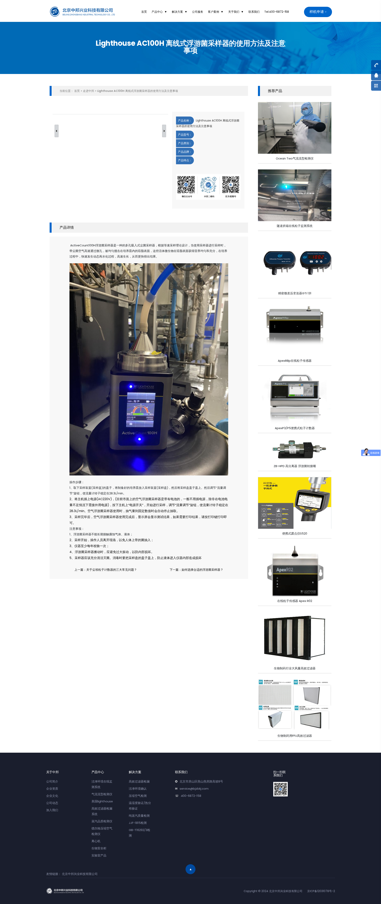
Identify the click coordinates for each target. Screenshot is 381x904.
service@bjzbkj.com (194, 788)
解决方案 (177, 12)
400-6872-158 (191, 796)
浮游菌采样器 (104, 245)
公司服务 (197, 12)
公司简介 (52, 781)
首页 (144, 12)
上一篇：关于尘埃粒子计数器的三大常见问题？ (105, 570)
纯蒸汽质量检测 (139, 816)
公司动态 (52, 803)
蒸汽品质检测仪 (101, 821)
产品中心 (157, 12)
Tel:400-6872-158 (276, 12)
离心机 (95, 841)
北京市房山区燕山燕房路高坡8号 (201, 781)
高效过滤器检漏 (139, 781)
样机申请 (317, 11)
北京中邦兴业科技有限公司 (80, 874)
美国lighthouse (102, 801)
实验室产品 (98, 855)
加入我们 (52, 810)
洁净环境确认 (138, 788)
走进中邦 (88, 91)
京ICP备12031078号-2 (321, 891)
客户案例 (213, 12)
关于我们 (233, 12)
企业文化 (52, 796)
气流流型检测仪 (101, 794)
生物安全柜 (98, 848)
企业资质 (52, 788)
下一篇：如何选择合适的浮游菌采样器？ (196, 570)
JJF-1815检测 (138, 823)
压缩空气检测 (138, 796)
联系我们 (254, 12)
